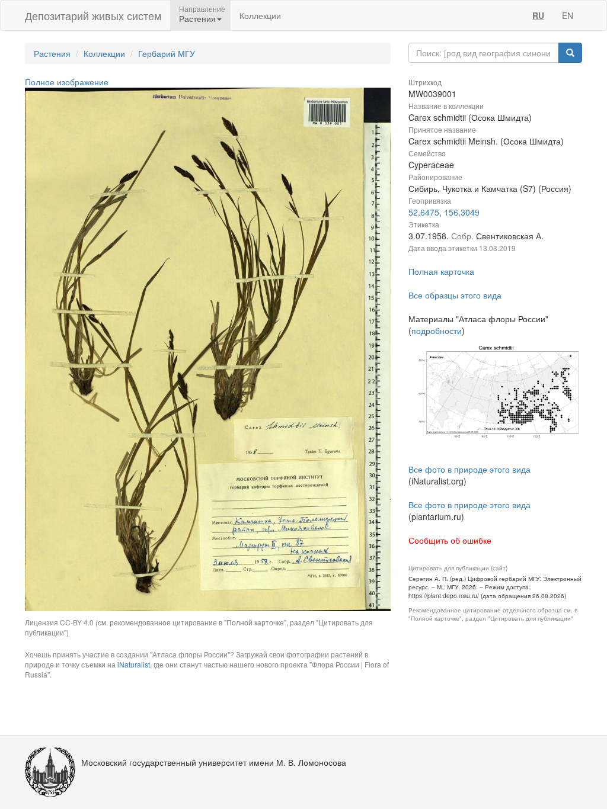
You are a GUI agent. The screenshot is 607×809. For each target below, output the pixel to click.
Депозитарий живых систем (93, 15)
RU (538, 15)
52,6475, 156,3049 (444, 212)
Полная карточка (441, 271)
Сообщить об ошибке (449, 540)
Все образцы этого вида (454, 295)
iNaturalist (133, 664)
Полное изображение (66, 82)
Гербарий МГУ (166, 53)
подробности (436, 330)
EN (567, 15)
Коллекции (260, 15)
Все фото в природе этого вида (469, 469)
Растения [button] (197, 18)
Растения (52, 53)
